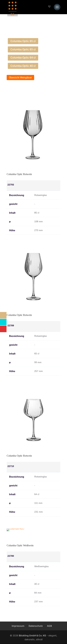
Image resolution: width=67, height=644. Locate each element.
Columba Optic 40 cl (23, 65)
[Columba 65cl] (33, 299)
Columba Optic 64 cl (23, 57)
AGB (49, 625)
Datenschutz (36, 625)
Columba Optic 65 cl (23, 49)
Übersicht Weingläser (20, 77)
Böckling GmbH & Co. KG (32, 635)
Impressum (18, 625)
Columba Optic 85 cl (23, 41)
